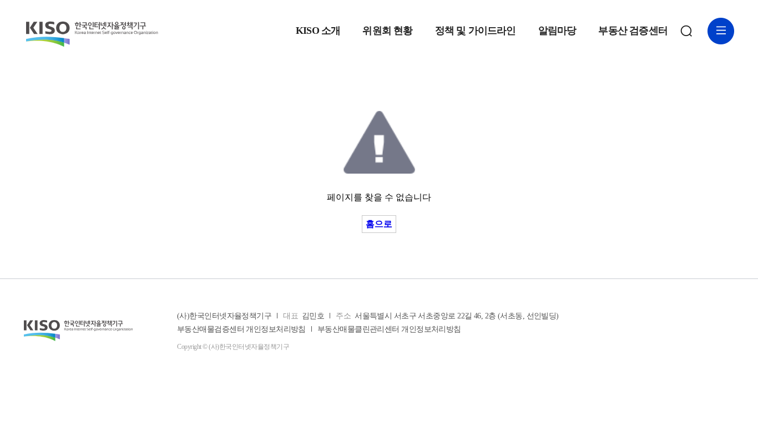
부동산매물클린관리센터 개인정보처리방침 (389, 329)
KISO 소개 (318, 31)
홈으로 (379, 224)
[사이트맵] (721, 31)
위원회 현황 (387, 31)
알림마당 (557, 31)
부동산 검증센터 (633, 31)
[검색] (686, 31)
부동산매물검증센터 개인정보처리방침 (241, 329)
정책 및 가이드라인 (475, 31)
